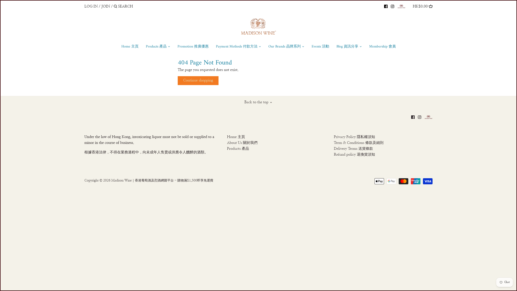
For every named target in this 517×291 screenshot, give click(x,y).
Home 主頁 (236, 137)
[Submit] (115, 7)
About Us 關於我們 (242, 143)
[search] (135, 6)
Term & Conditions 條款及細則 (359, 143)
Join (105, 6)
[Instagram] (392, 6)
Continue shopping (198, 80)
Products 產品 (238, 149)
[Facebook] (386, 6)
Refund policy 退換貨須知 (354, 154)
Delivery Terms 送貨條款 (353, 149)
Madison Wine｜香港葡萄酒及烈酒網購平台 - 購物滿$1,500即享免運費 (162, 180)
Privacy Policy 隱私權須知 (354, 137)
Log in (91, 6)
